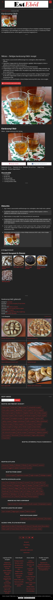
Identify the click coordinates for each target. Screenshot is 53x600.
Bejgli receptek (23, 407)
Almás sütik (14, 407)
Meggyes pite (18, 571)
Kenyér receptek (41, 415)
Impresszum (26, 552)
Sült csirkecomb (30, 589)
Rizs (11, 491)
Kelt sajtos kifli (5, 386)
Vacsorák (29, 468)
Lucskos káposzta (30, 576)
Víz (34, 494)
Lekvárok (41, 465)
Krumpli (36, 485)
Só (24, 491)
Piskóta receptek (18, 424)
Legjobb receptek (29, 418)
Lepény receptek (6, 421)
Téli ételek (13, 313)
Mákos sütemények (42, 421)
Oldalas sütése (30, 586)
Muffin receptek (30, 421)
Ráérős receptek (13, 307)
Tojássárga (13, 494)
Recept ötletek (15, 529)
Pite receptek (28, 424)
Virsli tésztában (30, 591)
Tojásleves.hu (43, 562)
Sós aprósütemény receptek (37, 429)
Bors (7, 482)
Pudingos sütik (17, 427)
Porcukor (39, 488)
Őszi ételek (8, 313)
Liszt (46, 485)
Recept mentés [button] (14, 163)
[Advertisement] (27, 44)
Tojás (41, 491)
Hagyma (23, 485)
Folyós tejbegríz (7, 570)
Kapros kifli (7, 589)
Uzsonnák (22, 468)
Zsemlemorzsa (6, 496)
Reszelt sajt (5, 491)
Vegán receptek (10, 310)
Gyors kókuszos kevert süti (9, 362)
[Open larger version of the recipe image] (26, 146)
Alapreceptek (5, 407)
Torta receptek (6, 435)
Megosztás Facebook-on (40, 163)
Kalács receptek (42, 413)
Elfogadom (21, 597)
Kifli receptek (5, 418)
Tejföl (37, 491)
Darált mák (38, 482)
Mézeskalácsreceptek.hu (43, 566)
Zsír (13, 496)
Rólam (26, 547)
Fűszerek (28, 526)
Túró (18, 494)
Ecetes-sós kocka (32, 338)
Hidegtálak (25, 413)
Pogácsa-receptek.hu (43, 564)
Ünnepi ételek (21, 303)
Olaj (28, 488)
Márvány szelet (19, 563)
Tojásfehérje (5, 494)
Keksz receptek (19, 415)
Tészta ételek (15, 435)
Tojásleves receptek (42, 432)
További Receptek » (48, 316)
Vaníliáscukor (28, 494)
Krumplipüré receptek (17, 418)
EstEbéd (3, 11)
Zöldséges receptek (45, 475)
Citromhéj (20, 482)
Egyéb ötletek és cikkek (8, 526)
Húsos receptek (10, 475)
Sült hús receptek (22, 432)
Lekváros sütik (39, 418)
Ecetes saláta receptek (8, 410)
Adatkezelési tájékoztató (26, 550)
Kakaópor (30, 485)
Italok (8, 305)
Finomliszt (9, 485)
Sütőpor (29, 491)
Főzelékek (18, 413)
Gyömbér (13, 312)
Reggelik (10, 468)
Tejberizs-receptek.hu (44, 568)
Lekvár (42, 485)
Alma (3, 482)
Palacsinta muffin (18, 582)
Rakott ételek (36, 427)
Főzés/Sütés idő (20, 526)
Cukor (32, 482)
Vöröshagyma (40, 494)
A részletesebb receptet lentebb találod (12, 83)
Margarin (4, 488)
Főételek (24, 465)
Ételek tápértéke (25, 529)
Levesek (4, 468)
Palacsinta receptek (7, 424)
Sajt (21, 491)
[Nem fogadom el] (51, 597)
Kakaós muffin (19, 573)
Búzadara (13, 482)
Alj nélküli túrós (19, 565)
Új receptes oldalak (36, 529)
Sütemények (31, 432)
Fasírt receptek (28, 410)
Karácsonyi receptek (12, 303)
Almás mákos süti (19, 579)
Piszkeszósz (7, 577)
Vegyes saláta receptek (38, 435)
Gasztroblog (26, 545)
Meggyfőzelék (7, 579)
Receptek (8, 11)
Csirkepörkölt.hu (43, 570)
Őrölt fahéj (23, 496)
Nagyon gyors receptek (18, 511)
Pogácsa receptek (7, 427)
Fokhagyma (17, 485)
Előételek (17, 465)
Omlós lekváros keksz (8, 338)
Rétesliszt (16, 491)
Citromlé (26, 482)
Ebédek (12, 465)
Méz (18, 312)
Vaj (22, 494)
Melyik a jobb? (6, 529)
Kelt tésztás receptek (30, 415)
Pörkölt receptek (26, 427)
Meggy (16, 488)
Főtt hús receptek (38, 410)
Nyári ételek (24, 519)
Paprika (33, 488)
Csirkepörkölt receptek (34, 407)
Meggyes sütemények (19, 421)
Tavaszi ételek (32, 519)
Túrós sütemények (25, 435)
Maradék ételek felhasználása (41, 526)
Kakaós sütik (33, 413)
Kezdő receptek (20, 308)
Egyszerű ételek (11, 308)
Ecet (44, 482)
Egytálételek (19, 410)
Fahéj (9, 312)
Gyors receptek (6, 511)
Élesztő (17, 496)
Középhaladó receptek (45, 504)
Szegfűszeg (22, 312)
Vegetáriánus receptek (23, 475)
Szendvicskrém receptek (8, 429)
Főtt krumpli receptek (8, 413)
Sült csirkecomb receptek (9, 432)
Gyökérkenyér (31, 362)
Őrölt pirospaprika (33, 496)
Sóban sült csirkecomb (34, 386)
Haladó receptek (22, 504)
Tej (33, 491)
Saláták (16, 468)
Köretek (35, 465)
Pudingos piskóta (18, 561)
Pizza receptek (37, 424)
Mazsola (11, 488)
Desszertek (5, 465)
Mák (21, 488)
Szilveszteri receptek (22, 429)
